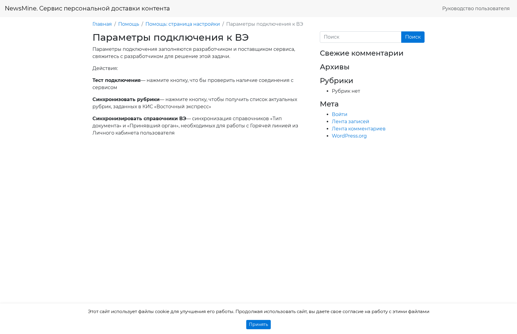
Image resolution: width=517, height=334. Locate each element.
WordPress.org (349, 136)
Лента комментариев (359, 129)
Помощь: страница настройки (182, 24)
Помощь (128, 24)
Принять (258, 324)
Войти (339, 114)
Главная (102, 24)
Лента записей (350, 121)
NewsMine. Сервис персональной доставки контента (87, 8)
